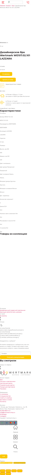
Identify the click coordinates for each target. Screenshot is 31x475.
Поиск (15, 452)
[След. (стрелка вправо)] (8, 473)
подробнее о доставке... (8, 108)
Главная (2, 5)
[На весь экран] (14, 470)
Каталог (8, 5)
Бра (13, 5)
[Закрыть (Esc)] (2, 470)
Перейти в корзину (6, 463)
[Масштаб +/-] (19, 470)
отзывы (2, 66)
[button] (6, 74)
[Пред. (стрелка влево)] (2, 473)
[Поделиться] (8, 470)
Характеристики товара (13, 84)
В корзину (3, 316)
